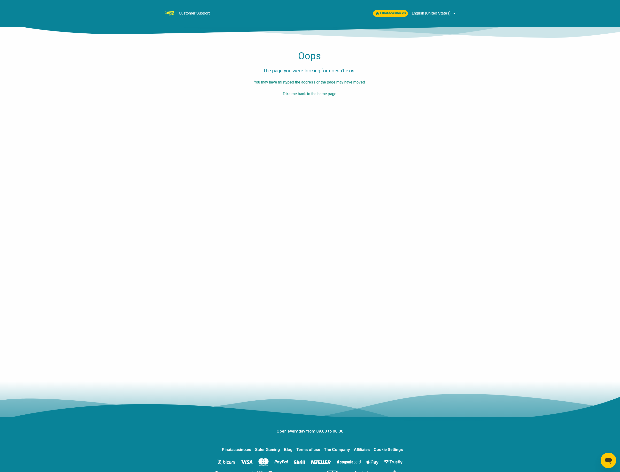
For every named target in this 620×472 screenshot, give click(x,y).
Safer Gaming (267, 450)
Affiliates (362, 450)
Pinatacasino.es (393, 13)
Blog (288, 450)
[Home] (170, 13)
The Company (337, 450)
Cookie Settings (388, 450)
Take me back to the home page (309, 93)
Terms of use (308, 450)
